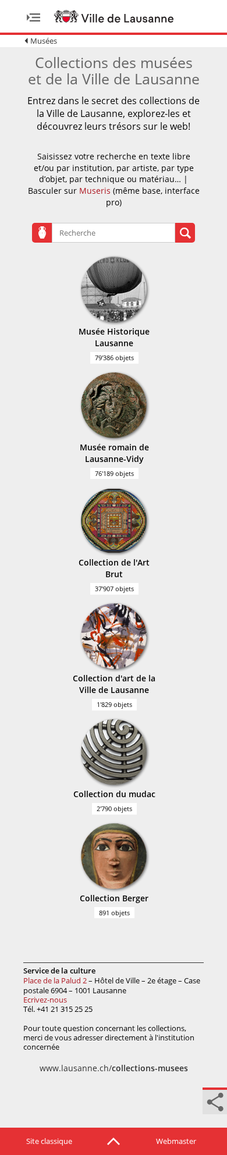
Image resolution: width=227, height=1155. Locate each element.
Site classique (49, 1141)
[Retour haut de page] (113, 1140)
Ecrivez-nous (45, 999)
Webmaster (176, 1141)
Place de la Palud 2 (55, 980)
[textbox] (84, 233)
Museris (95, 190)
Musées (43, 40)
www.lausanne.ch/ (114, 1068)
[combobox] (113, 233)
